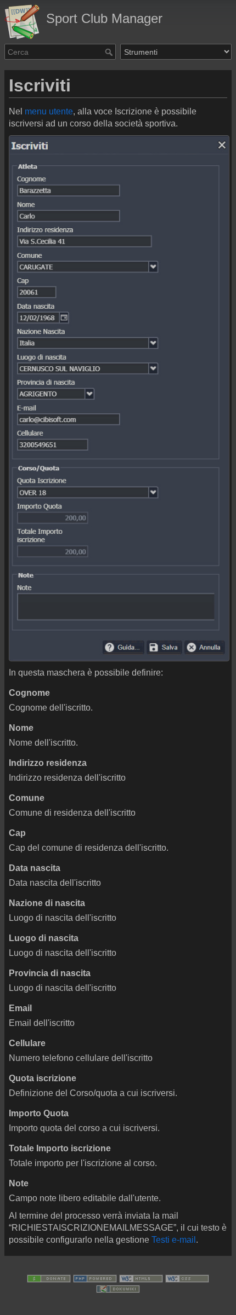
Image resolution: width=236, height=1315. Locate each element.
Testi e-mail (173, 1239)
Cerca (110, 52)
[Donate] (49, 1277)
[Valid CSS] (187, 1277)
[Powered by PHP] (95, 1277)
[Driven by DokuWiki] (118, 1288)
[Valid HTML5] (141, 1277)
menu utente (49, 111)
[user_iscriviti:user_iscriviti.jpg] (118, 398)
